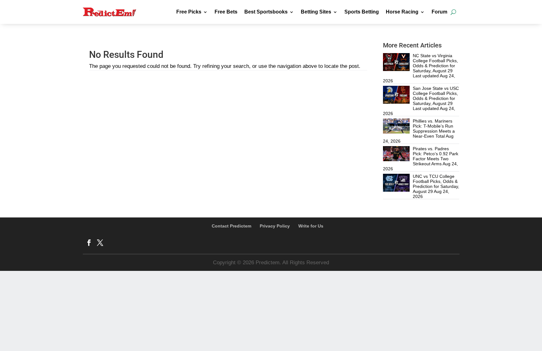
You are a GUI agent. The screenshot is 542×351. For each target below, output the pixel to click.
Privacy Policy (275, 225)
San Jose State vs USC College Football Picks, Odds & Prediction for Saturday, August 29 (436, 96)
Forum (439, 11)
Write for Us (310, 225)
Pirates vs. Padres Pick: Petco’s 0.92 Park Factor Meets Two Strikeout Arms (435, 156)
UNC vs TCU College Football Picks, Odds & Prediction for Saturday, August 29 (436, 184)
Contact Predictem (231, 225)
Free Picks (188, 11)
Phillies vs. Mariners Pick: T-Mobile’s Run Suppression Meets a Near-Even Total (434, 128)
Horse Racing (402, 11)
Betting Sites (316, 11)
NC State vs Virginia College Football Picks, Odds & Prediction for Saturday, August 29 (435, 63)
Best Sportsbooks (266, 11)
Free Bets (226, 11)
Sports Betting (361, 11)
